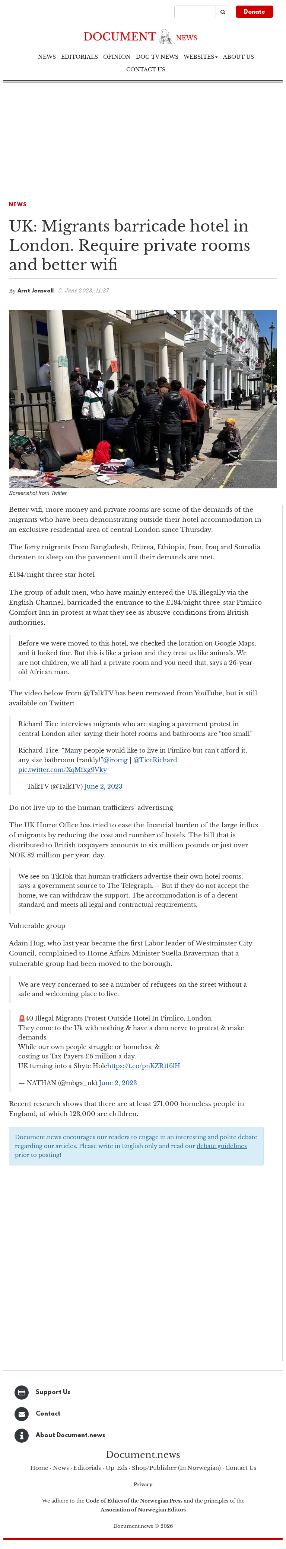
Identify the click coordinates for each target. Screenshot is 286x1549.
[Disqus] (136, 1266)
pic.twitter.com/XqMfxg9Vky (62, 769)
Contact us (145, 69)
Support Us (53, 1392)
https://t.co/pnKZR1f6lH (143, 1066)
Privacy (143, 1484)
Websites (199, 57)
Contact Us (240, 1467)
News (47, 57)
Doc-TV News (157, 57)
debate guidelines (222, 1145)
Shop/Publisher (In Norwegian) (176, 1467)
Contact (48, 1413)
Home (39, 1467)
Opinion (117, 57)
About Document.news (70, 1435)
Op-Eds (116, 1467)
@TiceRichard (155, 760)
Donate (254, 12)
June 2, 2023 (104, 786)
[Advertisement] (143, 139)
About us (238, 57)
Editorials (79, 57)
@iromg (115, 760)
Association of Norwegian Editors (143, 1510)
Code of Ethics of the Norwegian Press (134, 1501)
